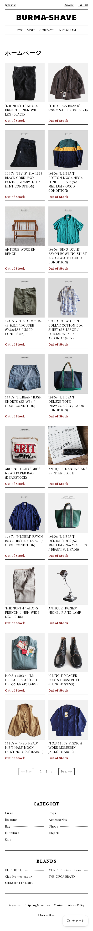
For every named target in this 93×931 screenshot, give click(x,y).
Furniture (12, 833)
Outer (9, 813)
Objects (54, 833)
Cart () (83, 5)
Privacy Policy (76, 905)
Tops (52, 813)
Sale (8, 840)
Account (69, 5)
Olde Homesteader (18, 876)
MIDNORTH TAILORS (19, 883)
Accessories (58, 820)
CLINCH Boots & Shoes (65, 870)
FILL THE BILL (14, 870)
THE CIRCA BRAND (62, 876)
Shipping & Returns (37, 905)
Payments (15, 905)
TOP (20, 30)
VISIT (31, 30)
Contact (59, 905)
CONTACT (46, 30)
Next (64, 771)
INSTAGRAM (67, 30)
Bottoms (11, 820)
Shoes (53, 826)
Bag (7, 826)
